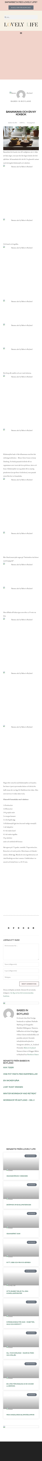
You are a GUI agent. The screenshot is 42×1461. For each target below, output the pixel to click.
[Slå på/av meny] (21, 33)
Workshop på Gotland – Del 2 (18, 1100)
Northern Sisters (33, 1054)
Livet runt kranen (13, 1087)
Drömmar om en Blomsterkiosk (18, 1205)
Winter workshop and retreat (19, 1094)
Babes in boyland (30, 1048)
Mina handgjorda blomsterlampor (20, 1415)
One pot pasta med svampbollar (20, 1074)
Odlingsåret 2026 (13, 1233)
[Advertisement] (21, 56)
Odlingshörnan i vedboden (17, 1176)
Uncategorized (31, 123)
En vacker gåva (11, 1081)
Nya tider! (8, 1068)
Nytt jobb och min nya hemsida (18, 1262)
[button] (9, 928)
